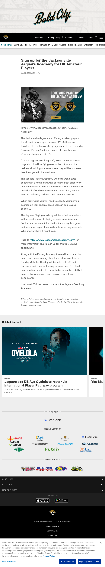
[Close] (101, 543)
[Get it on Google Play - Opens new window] (61, 501)
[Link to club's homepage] (5, 36)
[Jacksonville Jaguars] (52, 513)
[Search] (96, 37)
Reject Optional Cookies (89, 561)
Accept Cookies (67, 561)
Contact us (52, 536)
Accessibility (52, 531)
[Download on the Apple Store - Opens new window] (43, 500)
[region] (52, 552)
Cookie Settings (9, 561)
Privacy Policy (52, 526)
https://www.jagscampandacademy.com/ (52, 239)
